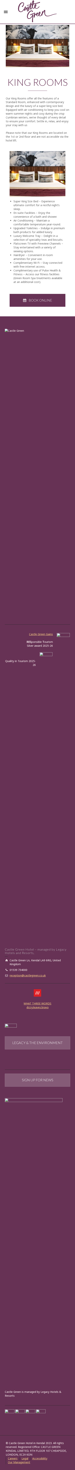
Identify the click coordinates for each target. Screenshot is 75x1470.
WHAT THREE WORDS (37, 1003)
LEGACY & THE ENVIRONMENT (37, 1043)
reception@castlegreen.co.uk (28, 975)
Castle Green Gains (41, 634)
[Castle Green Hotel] (37, 11)
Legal (25, 1458)
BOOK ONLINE (40, 300)
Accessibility (39, 1458)
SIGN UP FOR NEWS (37, 1080)
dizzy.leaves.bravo (38, 1007)
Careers (13, 1458)
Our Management (19, 1462)
